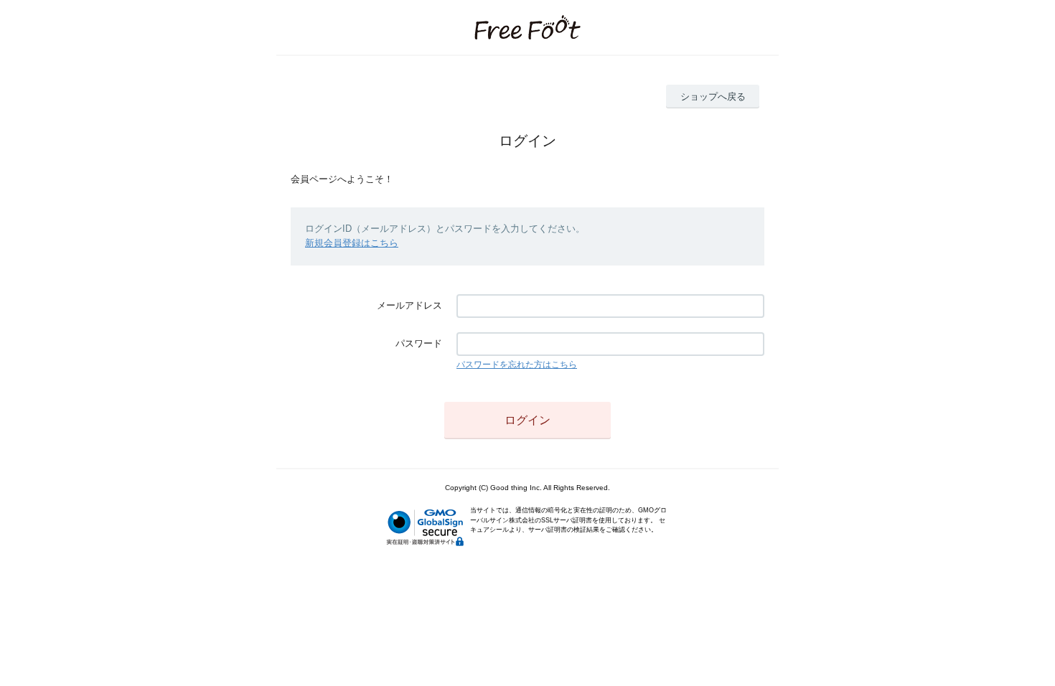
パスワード (418, 343)
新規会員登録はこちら (351, 243)
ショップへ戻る (713, 96)
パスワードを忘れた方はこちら (516, 365)
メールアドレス (409, 305)
